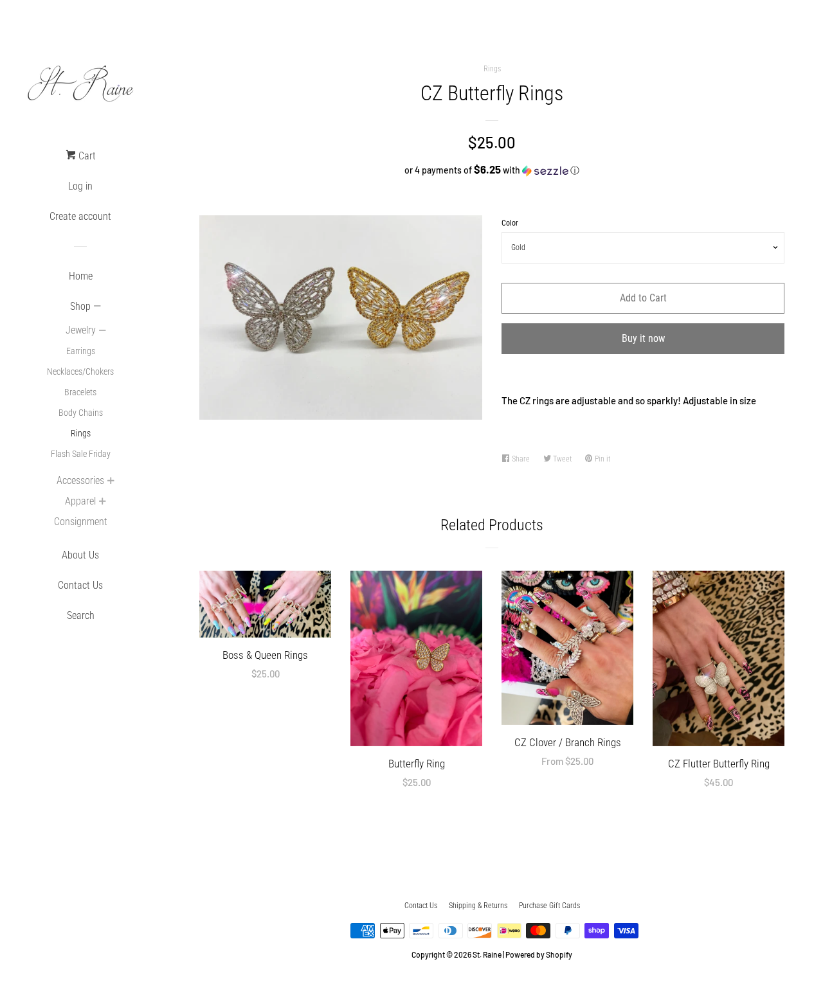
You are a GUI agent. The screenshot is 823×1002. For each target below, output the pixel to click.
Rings (81, 433)
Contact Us (80, 585)
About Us (80, 555)
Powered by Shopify (538, 954)
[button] (491, 170)
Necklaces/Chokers (80, 371)
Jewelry (81, 330)
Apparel (80, 501)
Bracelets (80, 392)
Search (81, 615)
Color (510, 223)
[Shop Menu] (97, 307)
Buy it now (643, 338)
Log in (80, 186)
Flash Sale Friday (81, 454)
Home (81, 276)
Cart (86, 156)
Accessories (80, 480)
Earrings (80, 351)
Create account (80, 216)
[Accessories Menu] (110, 482)
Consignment (80, 521)
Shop (80, 306)
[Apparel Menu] (102, 503)
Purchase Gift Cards (549, 905)
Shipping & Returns (478, 905)
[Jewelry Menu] (102, 332)
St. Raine (487, 954)
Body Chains (81, 412)
